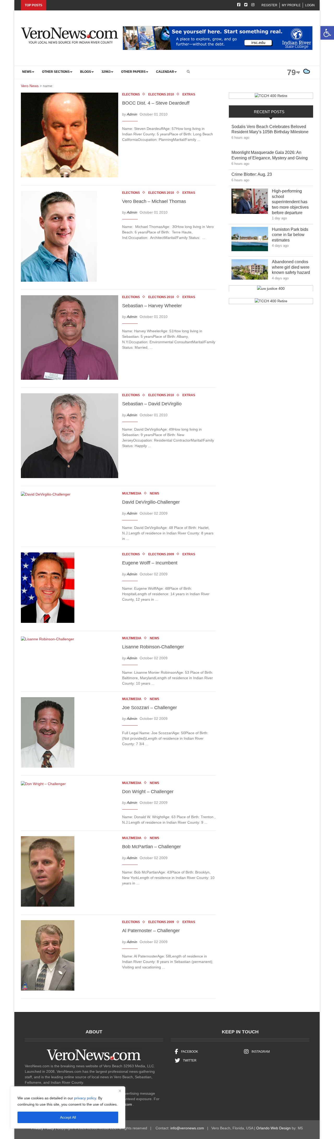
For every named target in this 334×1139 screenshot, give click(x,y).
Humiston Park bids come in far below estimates (290, 235)
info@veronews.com (187, 1128)
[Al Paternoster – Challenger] (50, 956)
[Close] (120, 1091)
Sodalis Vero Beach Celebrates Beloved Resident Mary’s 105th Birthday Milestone (272, 129)
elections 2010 (161, 94)
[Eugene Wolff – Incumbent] (50, 589)
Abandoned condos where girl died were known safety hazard (292, 267)
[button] (327, 33)
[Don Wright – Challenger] (46, 785)
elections (131, 94)
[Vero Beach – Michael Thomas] (61, 237)
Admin (132, 114)
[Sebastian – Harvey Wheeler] (72, 338)
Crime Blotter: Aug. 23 (255, 174)
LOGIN (310, 5)
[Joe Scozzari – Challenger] (50, 733)
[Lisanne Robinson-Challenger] (50, 640)
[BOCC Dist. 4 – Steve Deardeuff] (72, 136)
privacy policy (85, 1098)
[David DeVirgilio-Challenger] (48, 495)
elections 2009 (161, 554)
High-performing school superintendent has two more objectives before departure (291, 202)
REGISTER (269, 5)
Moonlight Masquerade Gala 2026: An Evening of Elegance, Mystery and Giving (272, 155)
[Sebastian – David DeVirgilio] (72, 437)
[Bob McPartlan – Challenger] (50, 872)
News (154, 493)
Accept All (68, 1117)
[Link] (249, 202)
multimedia (131, 493)
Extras (188, 94)
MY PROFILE (291, 5)
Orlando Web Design (273, 1128)
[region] (67, 1107)
